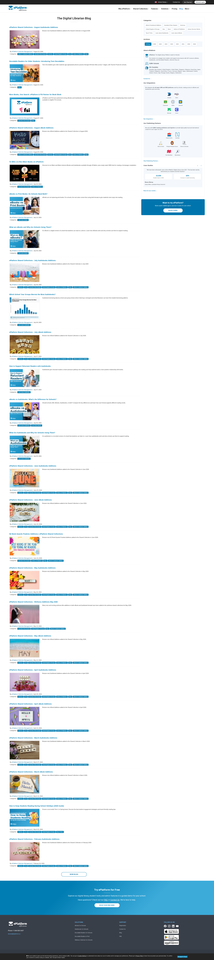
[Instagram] (169, 926)
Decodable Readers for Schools (83, 932)
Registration (122, 925)
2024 (166, 44)
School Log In (200, 2)
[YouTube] (177, 926)
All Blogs (148, 44)
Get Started (188, 2)
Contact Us (176, 2)
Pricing (174, 9)
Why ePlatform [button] (124, 9)
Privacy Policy (139, 955)
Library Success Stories (194, 29)
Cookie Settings (82, 955)
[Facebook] (165, 926)
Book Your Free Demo (107, 905)
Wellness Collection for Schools (83, 940)
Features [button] (154, 9)
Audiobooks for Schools (81, 929)
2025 (160, 44)
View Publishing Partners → (151, 161)
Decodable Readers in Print (82, 936)
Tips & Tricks (149, 33)
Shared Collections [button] (140, 9)
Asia (164, 29)
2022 (177, 44)
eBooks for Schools (80, 925)
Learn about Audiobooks (161, 33)
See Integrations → (149, 119)
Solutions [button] (165, 9)
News (169, 29)
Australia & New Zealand (170, 25)
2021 (183, 44)
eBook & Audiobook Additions (153, 25)
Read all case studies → (150, 190)
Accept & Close (182, 956)
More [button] (187, 9)
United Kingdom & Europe (152, 29)
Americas (182, 25)
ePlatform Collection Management (22, 51)
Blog (181, 9)
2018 (194, 44)
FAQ (120, 936)
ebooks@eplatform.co (14, 934)
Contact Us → (147, 78)
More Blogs (74, 874)
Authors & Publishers (179, 29)
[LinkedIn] (173, 926)
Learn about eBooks (176, 33)
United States (162, 2)
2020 (188, 44)
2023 (171, 44)
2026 (154, 44)
